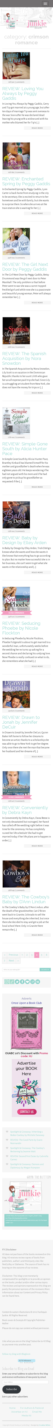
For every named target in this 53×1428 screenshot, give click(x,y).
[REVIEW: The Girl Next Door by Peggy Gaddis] (16, 242)
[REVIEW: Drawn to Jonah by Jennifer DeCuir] (16, 695)
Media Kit (26, 1415)
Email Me (37, 1411)
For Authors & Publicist (32, 1408)
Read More (37, 128)
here (17, 1296)
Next (11, 960)
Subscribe (11, 1389)
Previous (13, 955)
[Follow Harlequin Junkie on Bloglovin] (26, 1361)
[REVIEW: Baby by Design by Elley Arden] (16, 516)
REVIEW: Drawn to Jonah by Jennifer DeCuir (21, 722)
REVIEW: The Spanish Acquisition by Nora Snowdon (24, 358)
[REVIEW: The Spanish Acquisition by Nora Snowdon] (16, 331)
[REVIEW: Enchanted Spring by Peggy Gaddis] (16, 157)
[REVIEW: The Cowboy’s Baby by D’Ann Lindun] (16, 874)
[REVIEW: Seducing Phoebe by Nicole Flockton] (16, 601)
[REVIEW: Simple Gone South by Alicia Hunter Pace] (16, 422)
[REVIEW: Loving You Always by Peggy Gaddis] (16, 66)
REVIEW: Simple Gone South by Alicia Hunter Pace (25, 448)
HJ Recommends (16, 613)
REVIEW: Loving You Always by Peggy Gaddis (22, 93)
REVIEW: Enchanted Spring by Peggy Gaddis (26, 181)
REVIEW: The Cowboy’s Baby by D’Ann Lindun (25, 899)
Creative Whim (44, 1425)
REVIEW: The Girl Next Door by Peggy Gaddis (25, 267)
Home (12, 1408)
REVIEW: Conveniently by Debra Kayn (25, 810)
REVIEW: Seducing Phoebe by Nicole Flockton (21, 628)
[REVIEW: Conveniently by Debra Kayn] (16, 785)
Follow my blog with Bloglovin (16, 1354)
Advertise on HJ (19, 1411)
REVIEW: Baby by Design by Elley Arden (24, 540)
